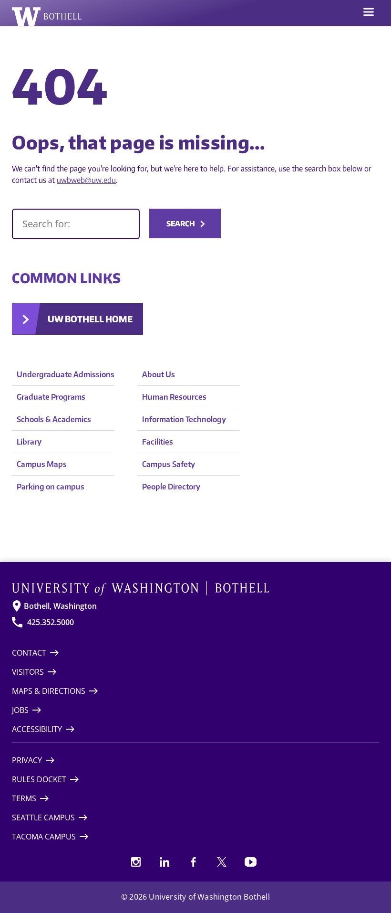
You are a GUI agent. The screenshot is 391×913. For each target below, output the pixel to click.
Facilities (157, 441)
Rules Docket (39, 779)
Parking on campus (50, 486)
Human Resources (174, 397)
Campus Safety (168, 464)
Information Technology (184, 419)
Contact (29, 653)
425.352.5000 (50, 622)
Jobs (20, 710)
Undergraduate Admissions (65, 374)
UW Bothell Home (90, 318)
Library (29, 441)
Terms (24, 798)
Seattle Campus (43, 817)
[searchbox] (76, 224)
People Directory (171, 486)
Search (180, 223)
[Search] (76, 224)
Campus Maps (42, 464)
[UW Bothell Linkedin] (164, 862)
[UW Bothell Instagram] (136, 862)
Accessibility (37, 729)
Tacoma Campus (44, 836)
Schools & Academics (54, 419)
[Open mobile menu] (368, 12)
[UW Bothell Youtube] (250, 862)
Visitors (28, 672)
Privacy (27, 760)
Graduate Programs (51, 397)
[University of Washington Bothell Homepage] (195, 588)
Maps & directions (48, 691)
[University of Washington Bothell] (47, 16)
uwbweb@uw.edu (86, 180)
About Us (158, 374)
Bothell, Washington (60, 606)
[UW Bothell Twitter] (222, 862)
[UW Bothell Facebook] (193, 862)
